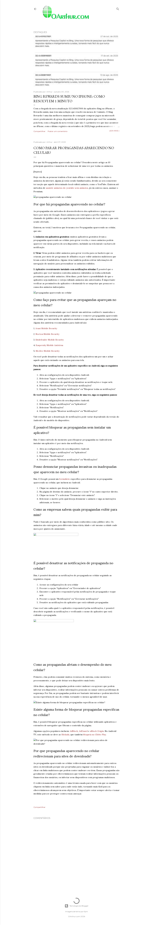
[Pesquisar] (118, 8)
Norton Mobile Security (47, 334)
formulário (64, 479)
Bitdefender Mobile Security (50, 339)
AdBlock (74, 731)
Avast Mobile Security (46, 328)
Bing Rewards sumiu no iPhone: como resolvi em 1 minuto (69, 98)
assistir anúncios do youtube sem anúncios (67, 188)
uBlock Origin (97, 731)
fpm (86, 911)
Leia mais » (114, 131)
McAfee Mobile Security (47, 351)
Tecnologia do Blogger (78, 906)
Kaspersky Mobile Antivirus (49, 345)
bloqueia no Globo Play (94, 734)
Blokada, (66, 734)
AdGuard (83, 731)
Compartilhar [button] (39, 131)
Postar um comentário (57, 131)
